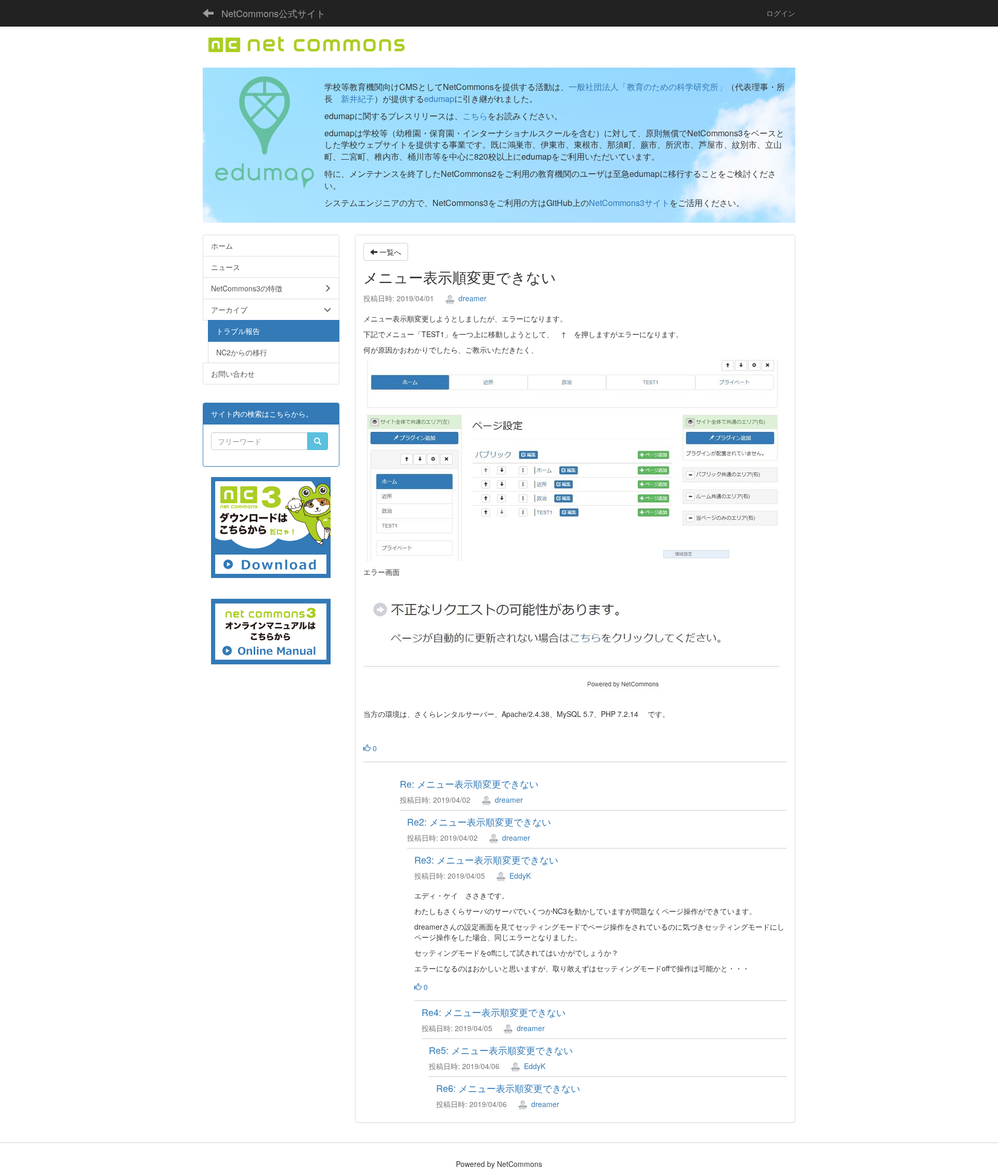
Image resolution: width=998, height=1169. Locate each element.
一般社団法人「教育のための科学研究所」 (648, 87)
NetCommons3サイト (629, 203)
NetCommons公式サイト (273, 13)
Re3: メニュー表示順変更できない (486, 859)
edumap (439, 99)
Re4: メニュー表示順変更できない (494, 1012)
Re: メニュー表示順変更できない (469, 783)
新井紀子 (357, 99)
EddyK (519, 875)
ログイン (780, 13)
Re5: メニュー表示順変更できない (501, 1050)
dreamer (471, 298)
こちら (475, 116)
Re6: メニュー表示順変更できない (508, 1088)
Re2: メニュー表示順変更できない (479, 821)
